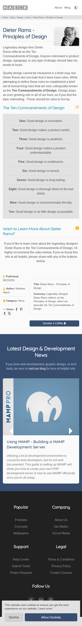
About (58, 7)
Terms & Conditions (61, 559)
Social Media (61, 533)
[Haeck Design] (15, 7)
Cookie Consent (61, 572)
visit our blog (37, 368)
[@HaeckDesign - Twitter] (31, 600)
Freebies (21, 520)
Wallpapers (21, 533)
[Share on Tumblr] (5, 313)
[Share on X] (9, 313)
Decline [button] (14, 617)
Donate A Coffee (53, 323)
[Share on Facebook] (16, 309)
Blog (67, 7)
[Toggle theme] (76, 8)
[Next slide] (70, 431)
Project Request (21, 572)
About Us (61, 520)
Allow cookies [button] (51, 617)
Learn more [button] (45, 608)
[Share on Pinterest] (21, 309)
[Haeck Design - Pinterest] (50, 600)
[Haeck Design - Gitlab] (41, 600)
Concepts (20, 526)
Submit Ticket (21, 566)
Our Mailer (61, 526)
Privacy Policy (61, 566)
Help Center (21, 559)
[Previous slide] (11, 431)
